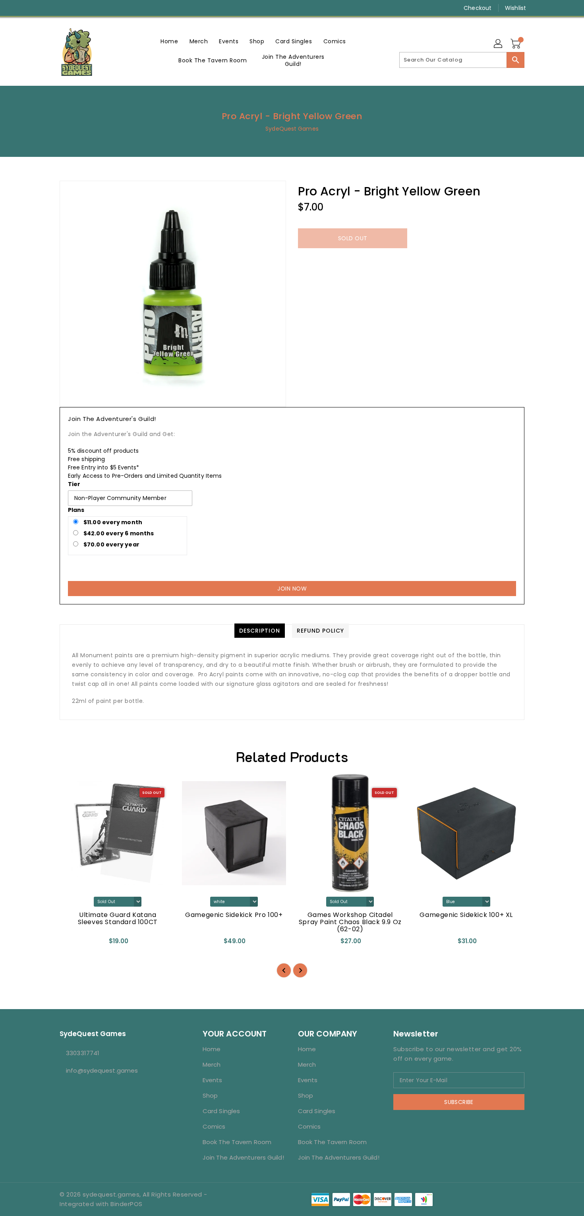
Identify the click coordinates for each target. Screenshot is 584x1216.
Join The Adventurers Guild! (243, 1157)
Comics (214, 1126)
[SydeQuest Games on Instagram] (64, 8)
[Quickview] (72, 944)
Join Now (292, 589)
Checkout (477, 8)
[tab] (259, 630)
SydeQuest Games (292, 129)
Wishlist (515, 8)
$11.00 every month (112, 522)
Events (212, 1080)
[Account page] (499, 44)
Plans (76, 510)
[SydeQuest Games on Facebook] (48, 8)
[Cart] (516, 44)
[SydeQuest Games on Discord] (94, 8)
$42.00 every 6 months (118, 533)
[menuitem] (169, 41)
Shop (210, 1095)
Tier (74, 484)
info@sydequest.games (102, 1070)
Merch (212, 1064)
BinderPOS (126, 1204)
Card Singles (221, 1111)
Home (211, 1049)
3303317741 (82, 1053)
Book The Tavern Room (237, 1142)
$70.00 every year (110, 544)
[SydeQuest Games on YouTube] (79, 8)
